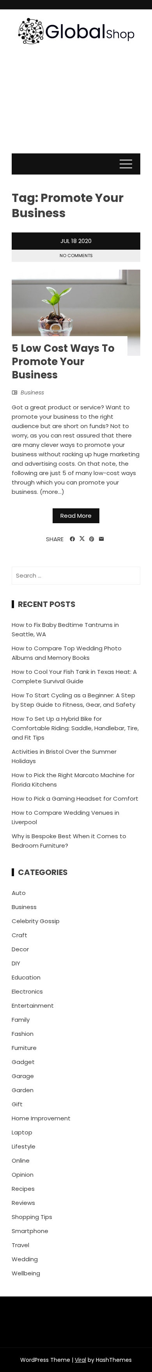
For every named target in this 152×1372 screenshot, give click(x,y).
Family (21, 1019)
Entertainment (33, 1005)
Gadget (23, 1062)
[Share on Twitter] (82, 539)
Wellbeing (26, 1273)
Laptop (22, 1132)
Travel (20, 1245)
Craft (19, 935)
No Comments (76, 255)
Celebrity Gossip (36, 921)
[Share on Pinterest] (92, 539)
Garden (23, 1090)
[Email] (101, 539)
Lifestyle (23, 1146)
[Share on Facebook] (72, 539)
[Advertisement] (76, 106)
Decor (20, 949)
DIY (16, 963)
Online (21, 1160)
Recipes (23, 1189)
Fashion (23, 1034)
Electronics (27, 991)
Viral (80, 1360)
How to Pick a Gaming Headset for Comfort (75, 798)
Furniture (24, 1048)
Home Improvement (41, 1118)
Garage (23, 1076)
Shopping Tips (32, 1217)
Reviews (23, 1203)
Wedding (25, 1259)
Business (32, 392)
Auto (19, 893)
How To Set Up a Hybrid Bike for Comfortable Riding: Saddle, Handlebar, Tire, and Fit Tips (75, 728)
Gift (17, 1104)
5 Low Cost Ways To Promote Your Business (63, 361)
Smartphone (30, 1231)
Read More (76, 515)
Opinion (23, 1174)
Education (26, 977)
